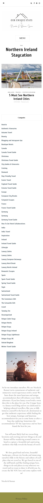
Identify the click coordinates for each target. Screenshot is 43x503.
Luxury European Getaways (11, 259)
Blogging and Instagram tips (12, 140)
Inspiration (6, 236)
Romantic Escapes (8, 271)
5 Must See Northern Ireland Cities (21, 97)
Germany (5, 212)
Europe (4, 192)
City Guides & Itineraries (10, 164)
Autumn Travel (7, 132)
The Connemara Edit (9, 299)
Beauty (4, 136)
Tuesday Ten (6, 311)
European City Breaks (9, 196)
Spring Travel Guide (8, 283)
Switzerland (6, 291)
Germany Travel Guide (9, 220)
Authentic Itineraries (9, 129)
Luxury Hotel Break (8, 263)
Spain (4, 275)
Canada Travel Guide (9, 152)
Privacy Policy (21, 498)
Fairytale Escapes (8, 200)
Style (3, 287)
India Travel (6, 232)
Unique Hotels (7, 323)
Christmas (5, 156)
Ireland (11, 92)
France (4, 204)
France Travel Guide (9, 208)
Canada (4, 148)
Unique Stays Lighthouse (11, 335)
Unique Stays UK (7, 339)
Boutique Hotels (7, 144)
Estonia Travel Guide (9, 188)
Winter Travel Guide (9, 347)
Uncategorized (7, 315)
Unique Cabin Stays (9, 319)
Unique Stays (6, 327)
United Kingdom (29, 92)
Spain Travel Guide (8, 279)
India (3, 228)
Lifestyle (5, 247)
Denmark (5, 172)
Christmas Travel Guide (10, 160)
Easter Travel (6, 180)
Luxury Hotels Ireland (9, 267)
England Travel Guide (9, 184)
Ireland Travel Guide (9, 243)
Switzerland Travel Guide (10, 295)
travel (18, 92)
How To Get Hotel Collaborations (13, 224)
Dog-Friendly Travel (9, 176)
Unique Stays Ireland (9, 331)
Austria (4, 125)
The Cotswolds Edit (8, 303)
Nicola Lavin (25, 102)
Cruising (4, 168)
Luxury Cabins (7, 251)
